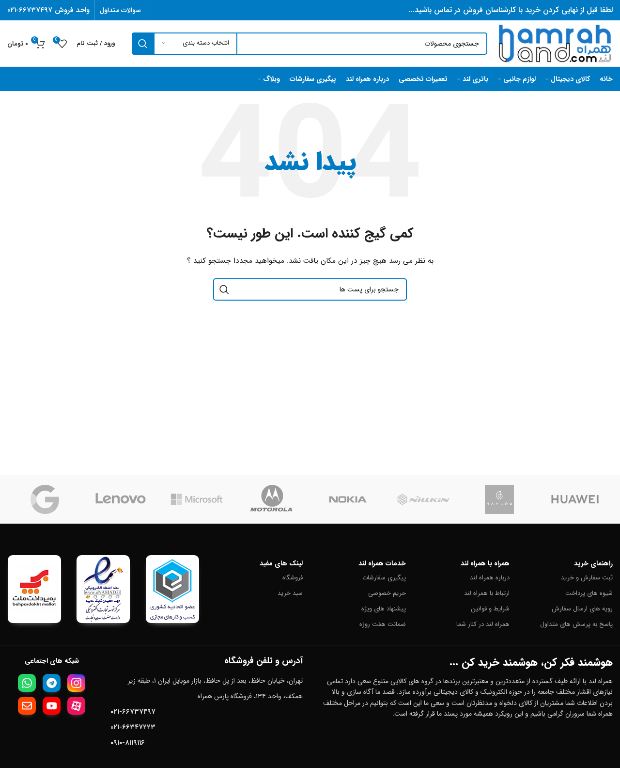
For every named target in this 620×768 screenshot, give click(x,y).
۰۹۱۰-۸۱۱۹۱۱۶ (127, 743)
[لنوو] (120, 499)
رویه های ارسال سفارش (582, 609)
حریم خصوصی (387, 593)
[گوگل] (45, 499)
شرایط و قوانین (490, 609)
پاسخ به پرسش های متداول (576, 624)
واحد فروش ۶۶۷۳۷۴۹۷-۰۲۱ (48, 10)
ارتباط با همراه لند (486, 593)
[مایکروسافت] (196, 499)
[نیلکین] (423, 499)
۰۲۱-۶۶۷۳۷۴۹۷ (132, 712)
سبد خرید (290, 593)
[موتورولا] (272, 499)
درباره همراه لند (489, 578)
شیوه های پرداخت (589, 593)
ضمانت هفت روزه (382, 624)
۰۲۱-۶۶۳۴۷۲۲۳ (132, 727)
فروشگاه (292, 578)
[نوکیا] (348, 499)
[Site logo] (555, 43)
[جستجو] (143, 43)
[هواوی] (575, 499)
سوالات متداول (120, 10)
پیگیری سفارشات (384, 578)
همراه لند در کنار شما (482, 624)
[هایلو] (499, 499)
